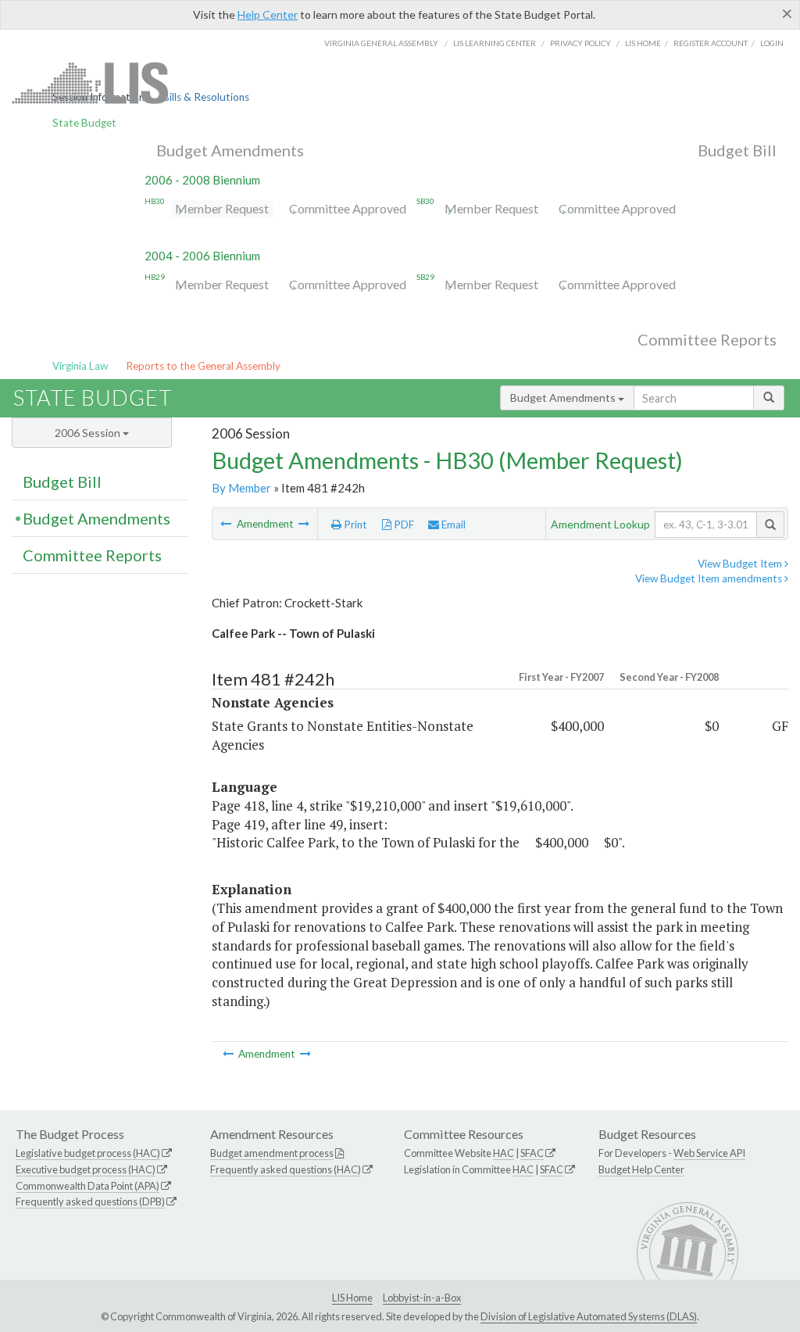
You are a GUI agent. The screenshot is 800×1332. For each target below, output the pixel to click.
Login (772, 43)
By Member (241, 488)
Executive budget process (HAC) (85, 1169)
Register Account (710, 43)
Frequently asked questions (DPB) (90, 1201)
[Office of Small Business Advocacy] (303, 523)
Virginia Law (80, 366)
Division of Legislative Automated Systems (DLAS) (588, 1316)
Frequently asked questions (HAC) (285, 1169)
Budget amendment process (272, 1153)
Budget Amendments (230, 150)
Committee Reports (707, 339)
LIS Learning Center (494, 43)
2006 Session (89, 432)
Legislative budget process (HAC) (88, 1153)
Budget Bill (737, 150)
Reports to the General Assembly (203, 366)
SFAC (532, 1153)
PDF (402, 524)
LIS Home (352, 1297)
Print (354, 524)
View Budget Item (741, 563)
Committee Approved (347, 208)
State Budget (84, 122)
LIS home (643, 43)
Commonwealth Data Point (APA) (87, 1186)
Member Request (222, 208)
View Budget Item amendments (709, 578)
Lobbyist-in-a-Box (422, 1297)
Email (452, 524)
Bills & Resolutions (205, 97)
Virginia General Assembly (381, 43)
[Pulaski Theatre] (227, 523)
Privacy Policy (580, 43)
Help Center (268, 14)
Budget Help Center (641, 1169)
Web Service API (709, 1153)
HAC (503, 1153)
